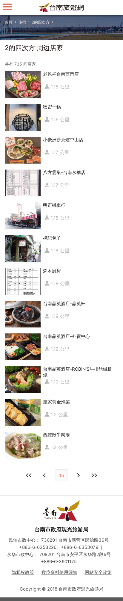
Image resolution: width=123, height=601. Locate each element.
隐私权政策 (23, 572)
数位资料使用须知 (59, 572)
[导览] (7, 6)
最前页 (29, 475)
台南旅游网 (61, 7)
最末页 (94, 475)
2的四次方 (41, 22)
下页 (45, 475)
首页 (9, 22)
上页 (78, 475)
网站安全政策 (98, 572)
